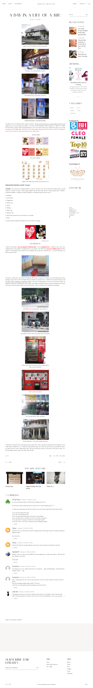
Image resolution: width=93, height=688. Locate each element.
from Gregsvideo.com (35, 243)
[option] (78, 80)
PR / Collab (49, 666)
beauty (72, 107)
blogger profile (72, 210)
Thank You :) (50, 486)
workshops (70, 673)
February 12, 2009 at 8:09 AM (27, 552)
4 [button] (79, 97)
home (70, 207)
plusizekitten (46, 4)
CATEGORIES (18, 3)
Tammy (14, 528)
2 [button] (77, 97)
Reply (15, 524)
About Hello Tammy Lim (52, 664)
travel (78, 110)
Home (4, 3)
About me (71, 209)
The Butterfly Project (74, 212)
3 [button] (78, 97)
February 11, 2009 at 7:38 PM (25, 528)
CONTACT (82, 3)
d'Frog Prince (16, 500)
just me (32, 19)
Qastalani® (15, 552)
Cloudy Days (9, 486)
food (78, 107)
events (68, 664)
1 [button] (75, 97)
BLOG (10, 3)
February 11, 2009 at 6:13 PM (29, 499)
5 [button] (81, 97)
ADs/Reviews (72, 211)
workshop (73, 113)
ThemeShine (53, 684)
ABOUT (75, 3)
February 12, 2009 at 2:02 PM (27, 577)
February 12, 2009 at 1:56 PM (27, 566)
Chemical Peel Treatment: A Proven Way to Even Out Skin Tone (82, 44)
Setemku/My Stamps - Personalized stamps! (35, 120)
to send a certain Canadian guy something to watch (18, 281)
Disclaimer (71, 215)
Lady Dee (15, 592)
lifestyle (72, 110)
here (39, 221)
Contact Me (72, 214)
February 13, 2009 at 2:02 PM (26, 592)
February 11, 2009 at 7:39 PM (25, 543)
